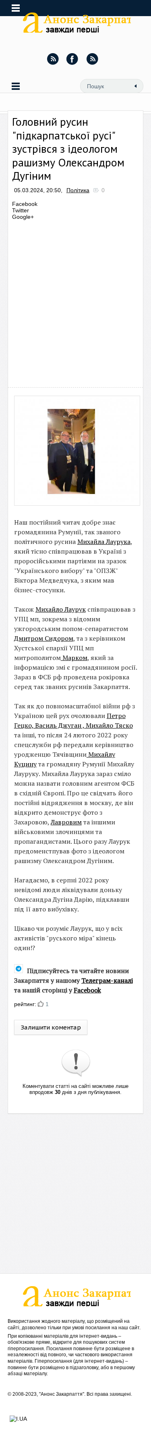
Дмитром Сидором (43, 638)
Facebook (87, 990)
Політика (77, 190)
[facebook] (72, 59)
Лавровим (66, 822)
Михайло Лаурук (60, 609)
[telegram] (92, 59)
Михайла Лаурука (103, 541)
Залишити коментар (51, 1027)
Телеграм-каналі (107, 980)
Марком (74, 657)
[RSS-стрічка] (53, 59)
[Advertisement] (75, 301)
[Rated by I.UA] (18, 1418)
